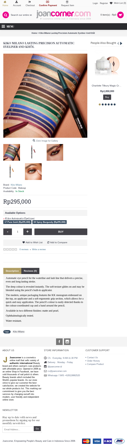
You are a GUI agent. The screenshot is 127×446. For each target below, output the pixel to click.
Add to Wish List (34, 242)
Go (37, 428)
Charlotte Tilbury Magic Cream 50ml (108, 85)
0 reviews (24, 249)
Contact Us (92, 357)
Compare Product (95, 364)
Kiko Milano (16, 185)
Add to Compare (58, 242)
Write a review (39, 249)
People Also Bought (103, 43)
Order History (93, 361)
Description (12, 271)
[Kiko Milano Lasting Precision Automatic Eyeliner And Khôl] (45, 96)
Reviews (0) (30, 271)
